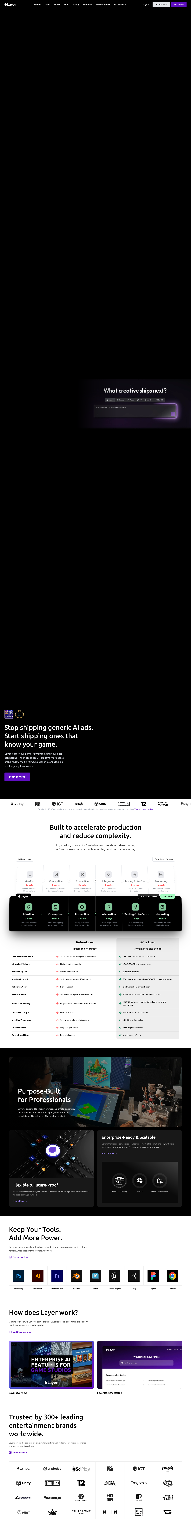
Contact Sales (161, 4)
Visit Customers (20, 1452)
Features (36, 4)
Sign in (146, 4)
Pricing (75, 4)
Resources (119, 4)
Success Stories (103, 4)
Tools (47, 4)
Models (57, 4)
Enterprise (87, 4)
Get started (179, 4)
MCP (66, 4)
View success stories (143, 809)
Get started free (20, 1257)
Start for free (17, 776)
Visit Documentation (22, 1332)
